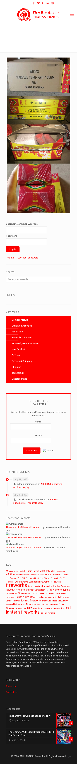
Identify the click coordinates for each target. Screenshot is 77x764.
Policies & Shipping (22, 361)
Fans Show (17, 331)
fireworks (16, 585)
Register (10, 257)
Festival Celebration (22, 337)
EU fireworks (21, 581)
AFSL (9, 574)
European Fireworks (39, 581)
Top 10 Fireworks (47, 613)
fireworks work (53, 593)
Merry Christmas (49, 601)
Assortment (34, 575)
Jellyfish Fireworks (41, 597)
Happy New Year (24, 596)
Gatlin (63, 593)
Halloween (10, 597)
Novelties (37, 608)
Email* (38, 435)
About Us (11, 686)
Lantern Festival (13, 601)
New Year (22, 609)
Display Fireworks (51, 578)
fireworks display (51, 586)
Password (11, 236)
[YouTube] (43, 3)
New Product (18, 349)
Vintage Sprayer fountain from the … (24, 547)
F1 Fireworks (55, 582)
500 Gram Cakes (30, 571)
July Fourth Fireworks (59, 597)
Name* (38, 421)
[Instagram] (52, 3)
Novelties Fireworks (53, 608)
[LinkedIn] (48, 3)
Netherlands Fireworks (24, 604)
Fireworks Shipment (39, 590)
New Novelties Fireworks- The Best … (25, 537)
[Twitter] (38, 3)
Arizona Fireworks (21, 575)
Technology (18, 373)
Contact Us (11, 692)
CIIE (23, 578)
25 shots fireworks (14, 571)
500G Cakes (46, 571)
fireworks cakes (35, 586)
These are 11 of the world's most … (24, 527)
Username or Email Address (22, 224)
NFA (29, 608)
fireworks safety (23, 590)
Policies (16, 355)
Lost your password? (29, 257)
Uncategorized (19, 378)
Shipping (16, 367)
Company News (20, 319)
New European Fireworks (47, 604)
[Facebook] (34, 3)
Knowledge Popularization (25, 343)
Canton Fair (15, 578)
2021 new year (58, 571)
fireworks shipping (59, 589)
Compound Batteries (34, 578)
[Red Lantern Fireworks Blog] (27, 3)
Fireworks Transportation (36, 593)
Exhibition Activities (22, 325)
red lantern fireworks (38, 610)
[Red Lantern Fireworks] (38, 14)
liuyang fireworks (31, 600)
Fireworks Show (15, 593)
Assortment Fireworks (51, 574)
